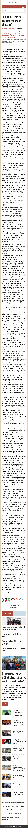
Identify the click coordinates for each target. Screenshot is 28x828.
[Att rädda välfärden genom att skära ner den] (6, 779)
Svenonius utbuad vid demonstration (18, 732)
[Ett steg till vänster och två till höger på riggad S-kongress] (6, 743)
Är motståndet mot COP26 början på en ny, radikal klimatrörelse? (14, 677)
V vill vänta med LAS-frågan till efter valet (18, 793)
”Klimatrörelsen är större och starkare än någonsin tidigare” (19, 723)
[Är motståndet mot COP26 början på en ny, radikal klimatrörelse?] (14, 669)
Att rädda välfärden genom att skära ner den (19, 776)
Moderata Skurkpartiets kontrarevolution (12, 810)
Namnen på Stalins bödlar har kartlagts (12, 635)
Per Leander (11, 28)
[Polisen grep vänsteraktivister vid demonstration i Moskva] (14, 624)
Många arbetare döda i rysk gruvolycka (11, 642)
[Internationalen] (14, 3)
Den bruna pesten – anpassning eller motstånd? (13, 806)
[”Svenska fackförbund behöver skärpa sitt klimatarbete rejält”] (6, 713)
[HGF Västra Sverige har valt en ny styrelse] (6, 752)
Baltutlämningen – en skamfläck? (18, 757)
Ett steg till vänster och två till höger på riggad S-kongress (19, 741)
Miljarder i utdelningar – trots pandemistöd (12, 813)
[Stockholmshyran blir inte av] (6, 787)
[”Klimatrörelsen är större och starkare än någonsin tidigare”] (6, 724)
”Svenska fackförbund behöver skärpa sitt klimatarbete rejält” (18, 713)
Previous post (15, 605)
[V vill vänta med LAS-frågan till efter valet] (6, 796)
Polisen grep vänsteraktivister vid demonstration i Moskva (13, 628)
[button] (3, 599)
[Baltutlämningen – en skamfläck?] (6, 760)
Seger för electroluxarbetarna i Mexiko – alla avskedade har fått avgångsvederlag (19, 768)
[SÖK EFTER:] (14, 10)
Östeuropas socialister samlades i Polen (13, 649)
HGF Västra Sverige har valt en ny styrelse (18, 749)
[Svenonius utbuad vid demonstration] (6, 734)
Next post (13, 607)
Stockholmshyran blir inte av (19, 784)
